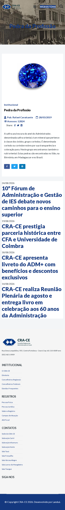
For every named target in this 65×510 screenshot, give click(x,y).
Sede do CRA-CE (8, 434)
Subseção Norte (8, 447)
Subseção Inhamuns (10, 442)
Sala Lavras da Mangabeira (12, 464)
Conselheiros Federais (11, 384)
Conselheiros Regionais (11, 380)
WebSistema (48, 6)
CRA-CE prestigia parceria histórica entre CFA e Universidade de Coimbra (31, 236)
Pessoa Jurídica (8, 407)
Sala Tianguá (7, 469)
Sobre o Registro (8, 411)
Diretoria (5, 375)
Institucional (11, 104)
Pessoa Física (7, 402)
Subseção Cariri (8, 438)
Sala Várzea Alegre (9, 460)
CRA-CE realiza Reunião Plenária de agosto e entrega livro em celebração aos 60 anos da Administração (32, 302)
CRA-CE (22, 501)
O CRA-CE (6, 371)
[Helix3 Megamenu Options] (34, 6)
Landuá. (56, 501)
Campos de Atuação (10, 415)
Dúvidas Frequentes (10, 388)
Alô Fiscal (6, 420)
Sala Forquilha (7, 456)
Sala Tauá (5, 451)
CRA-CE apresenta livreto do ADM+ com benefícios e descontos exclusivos (30, 267)
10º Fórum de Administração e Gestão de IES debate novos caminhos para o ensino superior (32, 201)
